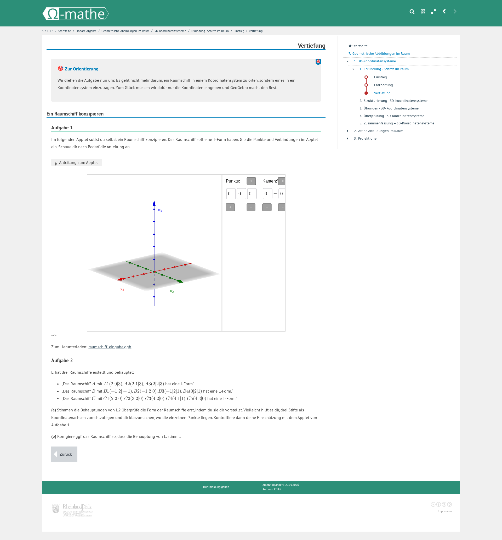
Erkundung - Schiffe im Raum (210, 31)
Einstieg (239, 31)
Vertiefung (256, 31)
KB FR (278, 489)
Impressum (445, 511)
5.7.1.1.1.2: (49, 31)
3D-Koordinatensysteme (170, 31)
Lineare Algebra (86, 31)
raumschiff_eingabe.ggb (109, 346)
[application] (254, 253)
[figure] (154, 253)
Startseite (64, 31)
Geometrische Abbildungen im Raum (125, 31)
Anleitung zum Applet (78, 162)
